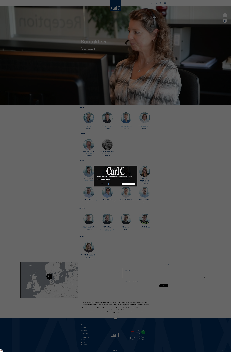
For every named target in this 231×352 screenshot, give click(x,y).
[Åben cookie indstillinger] (1, 350)
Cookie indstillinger (100, 183)
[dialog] (115, 176)
